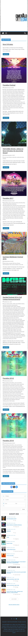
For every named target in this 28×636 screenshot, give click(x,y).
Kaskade (4, 97)
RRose (12, 330)
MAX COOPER (14, 323)
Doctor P (9, 93)
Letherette (13, 320)
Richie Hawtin (13, 328)
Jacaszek (11, 316)
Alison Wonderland (10, 89)
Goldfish (17, 95)
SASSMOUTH (5, 331)
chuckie (20, 385)
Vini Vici (4, 218)
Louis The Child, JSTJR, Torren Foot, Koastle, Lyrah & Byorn (15, 592)
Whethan (4, 109)
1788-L (5, 89)
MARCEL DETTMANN (19, 321)
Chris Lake (11, 206)
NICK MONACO (15, 326)
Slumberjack (15, 104)
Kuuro (21, 97)
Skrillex (11, 104)
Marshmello (15, 211)
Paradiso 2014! (8, 378)
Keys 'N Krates (11, 97)
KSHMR (19, 209)
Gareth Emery (5, 208)
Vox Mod (4, 338)
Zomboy (4, 219)
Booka (4, 385)
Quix (14, 213)
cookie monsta (9, 92)
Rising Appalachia (6, 264)
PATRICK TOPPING (20, 327)
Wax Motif (8, 218)
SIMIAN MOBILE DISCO (9, 333)
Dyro (15, 206)
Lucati (8, 99)
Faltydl (4, 314)
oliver (4, 395)
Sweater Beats (12, 334)
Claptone (11, 310)
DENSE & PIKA (20, 312)
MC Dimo (17, 99)
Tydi (17, 216)
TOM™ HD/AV (16, 335)
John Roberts (21, 316)
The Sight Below (6, 335)
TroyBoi (8, 106)
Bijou (24, 202)
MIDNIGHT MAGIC (20, 323)
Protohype (19, 395)
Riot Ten (18, 102)
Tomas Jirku (11, 335)
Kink (10, 319)
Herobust (4, 96)
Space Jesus (18, 215)
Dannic (16, 386)
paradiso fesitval (6, 102)
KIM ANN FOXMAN (6, 319)
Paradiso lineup (21, 212)
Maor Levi (14, 393)
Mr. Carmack (16, 324)
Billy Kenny (5, 204)
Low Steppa (5, 99)
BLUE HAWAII (14, 309)
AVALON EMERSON (21, 307)
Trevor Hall (21, 264)
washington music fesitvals (13, 107)
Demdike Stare (15, 312)
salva (18, 330)
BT (8, 385)
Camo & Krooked (6, 206)
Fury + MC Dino (18, 206)
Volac (21, 106)
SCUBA (14, 331)
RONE (9, 330)
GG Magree (13, 95)
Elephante (13, 93)
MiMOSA (10, 324)
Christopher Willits (6, 310)
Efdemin (14, 313)
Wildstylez (13, 399)
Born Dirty (4, 92)
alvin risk (16, 382)
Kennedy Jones (5, 391)
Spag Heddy (23, 215)
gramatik (10, 263)
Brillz (6, 385)
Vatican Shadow (19, 337)
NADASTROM (21, 324)
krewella (15, 391)
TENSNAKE (22, 334)
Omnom (16, 100)
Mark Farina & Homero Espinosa (14, 525)
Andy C (10, 202)
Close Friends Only (11, 549)
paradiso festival (15, 212)
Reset (23, 509)
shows (4, 333)
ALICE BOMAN (18, 303)
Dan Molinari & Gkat (11, 518)
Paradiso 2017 (8, 198)
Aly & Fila (20, 382)
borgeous (22, 90)
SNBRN (18, 104)
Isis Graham (7, 316)
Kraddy (15, 319)
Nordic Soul (21, 326)
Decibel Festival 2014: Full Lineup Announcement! (12, 298)
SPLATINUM (5, 334)
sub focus (5, 216)
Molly (8, 458)
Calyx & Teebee (12, 385)
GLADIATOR (7, 314)
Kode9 (13, 319)
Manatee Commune (11, 321)
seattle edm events (10, 103)
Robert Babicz (5, 330)
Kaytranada (11, 317)
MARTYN (4, 323)
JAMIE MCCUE (16, 316)
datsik (19, 386)
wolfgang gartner (6, 400)
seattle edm (14, 157)
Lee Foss (9, 320)
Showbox (4, 158)
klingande (18, 97)
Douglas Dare (9, 313)
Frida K (22, 93)
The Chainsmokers (6, 398)
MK (12, 324)
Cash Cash (17, 385)
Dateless (16, 92)
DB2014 (4, 312)
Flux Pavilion (16, 388)
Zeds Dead (8, 109)
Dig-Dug (4, 388)
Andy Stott (4, 305)
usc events (17, 106)
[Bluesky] (16, 487)
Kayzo (7, 97)
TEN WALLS (18, 334)
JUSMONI (4, 317)
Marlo (11, 211)
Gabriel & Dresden (6, 389)
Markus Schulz (12, 99)
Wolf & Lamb (11, 338)
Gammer (6, 95)
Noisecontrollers (6, 100)
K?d (8, 209)
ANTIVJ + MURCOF (17, 306)
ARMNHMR (19, 89)
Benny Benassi (9, 90)
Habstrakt (21, 95)
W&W (5, 399)
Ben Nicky (21, 202)
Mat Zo (17, 393)
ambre (5, 157)
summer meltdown (15, 264)
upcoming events (6, 337)
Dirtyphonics (5, 93)
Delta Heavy (21, 92)
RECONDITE (8, 328)
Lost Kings (8, 211)
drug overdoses (20, 450)
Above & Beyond (7, 382)
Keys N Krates (8, 44)
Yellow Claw (16, 218)
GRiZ (22, 208)
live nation (4, 457)
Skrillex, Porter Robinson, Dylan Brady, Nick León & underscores (16, 562)
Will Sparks (12, 218)
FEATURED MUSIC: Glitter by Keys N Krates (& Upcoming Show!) (13, 151)
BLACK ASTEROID (9, 309)
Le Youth (4, 211)
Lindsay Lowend (12, 392)
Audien (18, 384)
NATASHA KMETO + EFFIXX (7, 326)
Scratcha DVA (10, 331)
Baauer (17, 202)
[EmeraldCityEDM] (3, 33)
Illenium (9, 96)
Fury (3, 95)
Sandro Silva (5, 396)
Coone (14, 92)
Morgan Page (21, 99)
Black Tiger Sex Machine (11, 204)
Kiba (15, 97)
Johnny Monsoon (22, 96)
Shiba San (5, 104)
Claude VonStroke (6, 386)
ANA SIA (22, 303)
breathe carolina (22, 205)
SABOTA (14, 330)
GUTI (4, 316)
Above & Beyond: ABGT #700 (13, 579)
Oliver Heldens (11, 100)
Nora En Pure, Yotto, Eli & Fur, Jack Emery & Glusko (16, 572)
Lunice (4, 321)
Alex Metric (12, 382)
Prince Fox (11, 213)
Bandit (23, 89)
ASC (11, 307)
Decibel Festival (9, 312)
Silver (8, 104)
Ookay (7, 212)
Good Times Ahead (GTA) (16, 208)
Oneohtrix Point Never (7, 327)
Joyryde (4, 209)
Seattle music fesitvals (18, 103)
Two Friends (13, 106)
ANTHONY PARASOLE (7, 306)
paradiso (10, 212)
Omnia (4, 212)
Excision (12, 388)
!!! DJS (5, 303)
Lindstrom (17, 320)
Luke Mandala (22, 320)
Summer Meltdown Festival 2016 (13, 258)
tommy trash (12, 398)
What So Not (21, 107)
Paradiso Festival (9, 85)
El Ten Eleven (18, 313)
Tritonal (16, 398)
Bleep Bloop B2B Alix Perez (8, 205)
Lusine (6, 321)
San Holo (4, 103)
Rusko (22, 102)
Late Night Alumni (6, 392)
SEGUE (17, 331)
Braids (19, 309)
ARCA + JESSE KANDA (6, 307)
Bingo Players (15, 90)
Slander (8, 215)
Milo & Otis (21, 393)
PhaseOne (15, 102)
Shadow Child (21, 331)
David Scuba (9, 543)
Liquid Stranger (18, 392)
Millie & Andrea (5, 324)
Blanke (19, 90)
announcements (14, 305)
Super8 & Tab (22, 396)
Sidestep (13, 396)
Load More (14, 599)
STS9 (10, 264)
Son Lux (15, 333)
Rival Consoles (18, 328)
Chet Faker (22, 309)
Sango (20, 330)
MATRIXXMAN (8, 323)
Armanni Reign (13, 384)
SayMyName (21, 213)
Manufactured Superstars (7, 393)
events (22, 313)
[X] (14, 487)
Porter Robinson (6, 213)
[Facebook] (11, 487)
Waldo (7, 338)
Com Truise (21, 310)
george (11, 389)
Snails (12, 215)
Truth (19, 398)
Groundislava (22, 314)
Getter (9, 95)
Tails (21, 104)
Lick (23, 97)
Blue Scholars (6, 263)
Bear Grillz (5, 90)
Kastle (7, 317)
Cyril (8, 537)
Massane (9, 531)
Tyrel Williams (10, 555)
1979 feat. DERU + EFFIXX (10, 303)
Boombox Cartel (16, 205)
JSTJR (7, 209)
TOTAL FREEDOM (22, 335)
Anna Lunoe (13, 202)
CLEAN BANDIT (16, 310)
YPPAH (15, 338)
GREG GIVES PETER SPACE (15, 314)
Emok (20, 93)
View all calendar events (14, 604)
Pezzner (4, 328)
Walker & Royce (5, 107)
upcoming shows (13, 337)
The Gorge (9, 216)
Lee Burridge (5, 320)
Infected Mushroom (14, 96)
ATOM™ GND (15, 307)
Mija (18, 211)
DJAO (6, 313)
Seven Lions (5, 215)
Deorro (22, 386)
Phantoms (11, 102)
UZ (3, 399)
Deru (4, 313)
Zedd (10, 400)
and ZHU (15, 89)
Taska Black (5, 106)
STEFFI (8, 334)
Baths (4, 309)
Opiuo (19, 100)
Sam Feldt (17, 213)
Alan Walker (6, 202)
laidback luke (19, 391)
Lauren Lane (19, 319)
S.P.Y (24, 102)
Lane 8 (22, 209)
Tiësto (12, 216)
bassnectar (22, 384)
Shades (24, 103)
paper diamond (14, 327)
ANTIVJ (12, 306)
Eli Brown (17, 93)
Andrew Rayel (5, 384)
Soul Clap (19, 333)
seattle (19, 460)
